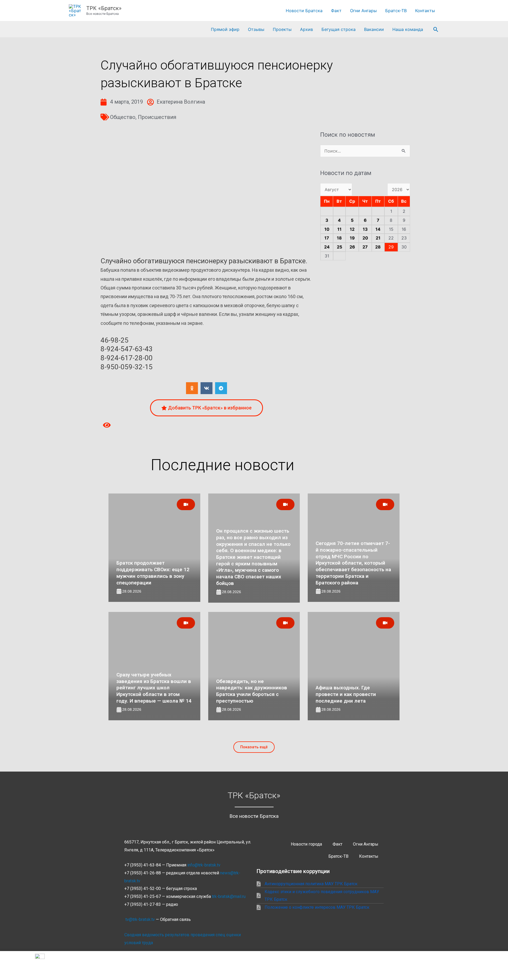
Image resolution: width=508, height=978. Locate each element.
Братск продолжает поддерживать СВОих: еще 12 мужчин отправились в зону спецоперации (152, 572)
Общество (122, 117)
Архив (306, 29)
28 (378, 247)
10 (326, 229)
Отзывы (256, 29)
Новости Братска (304, 10)
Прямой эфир (225, 29)
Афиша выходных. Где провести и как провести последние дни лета (346, 694)
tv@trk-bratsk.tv (140, 919)
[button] (436, 29)
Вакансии (374, 29)
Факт (336, 10)
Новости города (306, 844)
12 (352, 229)
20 (365, 238)
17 (326, 238)
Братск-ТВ (396, 10)
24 (327, 247)
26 (352, 247)
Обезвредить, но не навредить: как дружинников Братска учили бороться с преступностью (251, 691)
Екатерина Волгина (181, 102)
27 (365, 247)
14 (377, 229)
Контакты (425, 10)
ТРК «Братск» (104, 8)
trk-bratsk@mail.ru (229, 896)
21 (378, 238)
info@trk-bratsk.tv (203, 865)
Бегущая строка (338, 29)
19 (352, 238)
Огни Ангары (363, 10)
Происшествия (157, 117)
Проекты (282, 29)
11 (339, 229)
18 (339, 238)
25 (339, 247)
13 (365, 229)
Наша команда (407, 29)
